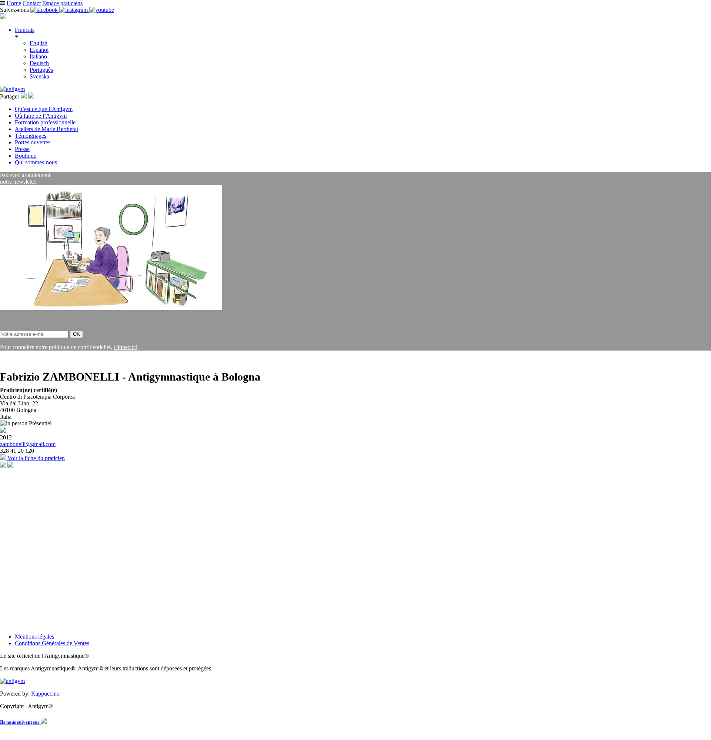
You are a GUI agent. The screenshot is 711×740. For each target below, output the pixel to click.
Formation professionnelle (45, 122)
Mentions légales (34, 636)
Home (14, 3)
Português (41, 70)
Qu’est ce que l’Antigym (44, 109)
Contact (32, 3)
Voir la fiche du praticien (35, 458)
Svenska (39, 76)
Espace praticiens (62, 3)
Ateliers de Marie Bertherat (46, 129)
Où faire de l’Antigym (41, 116)
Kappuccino (45, 693)
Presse (22, 149)
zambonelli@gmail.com (28, 444)
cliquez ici (125, 347)
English (38, 43)
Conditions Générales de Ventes (52, 643)
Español (39, 50)
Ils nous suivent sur (20, 722)
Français (24, 30)
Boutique (25, 156)
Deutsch (39, 63)
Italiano (38, 56)
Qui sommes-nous (36, 162)
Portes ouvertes (32, 142)
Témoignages (30, 136)
